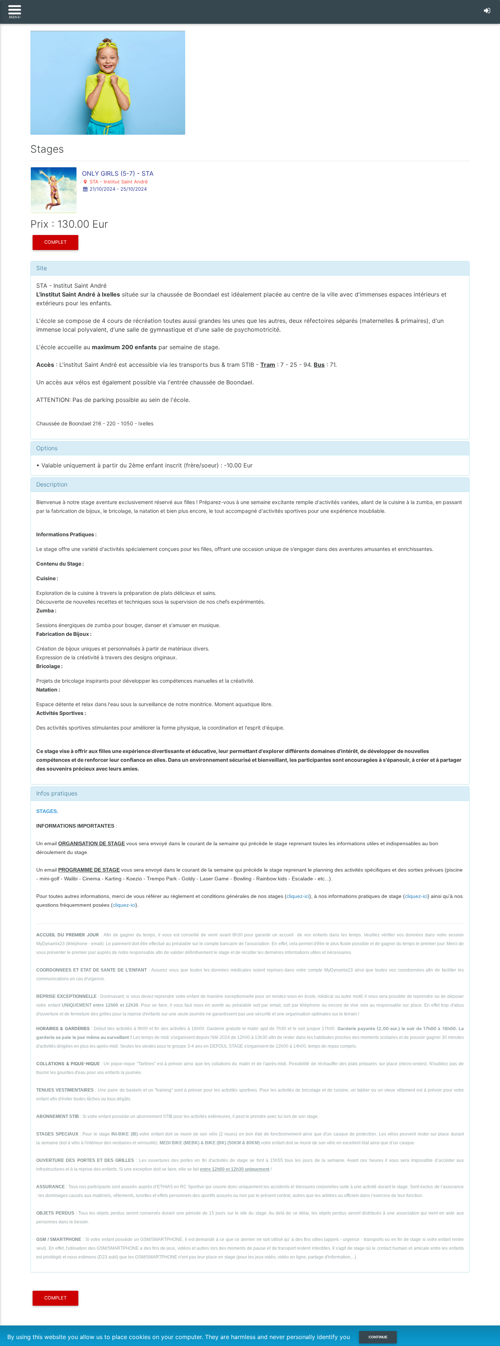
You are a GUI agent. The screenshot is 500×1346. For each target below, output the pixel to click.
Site (41, 268)
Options (46, 448)
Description (51, 484)
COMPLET (55, 242)
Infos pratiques (56, 793)
